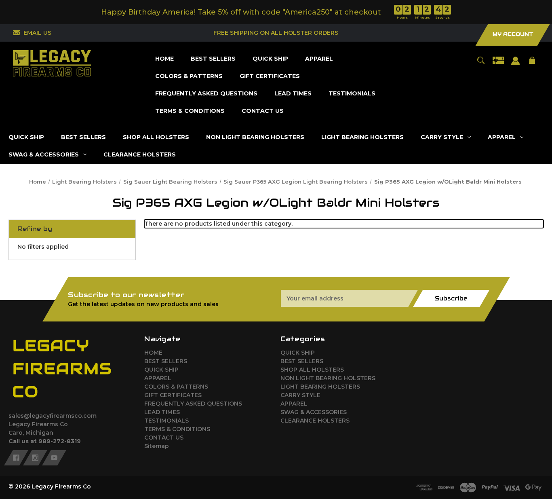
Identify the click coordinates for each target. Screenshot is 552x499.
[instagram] (35, 457)
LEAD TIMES (162, 412)
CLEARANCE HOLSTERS (315, 420)
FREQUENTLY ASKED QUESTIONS (193, 403)
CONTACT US (163, 437)
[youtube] (54, 457)
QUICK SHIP (161, 369)
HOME (153, 352)
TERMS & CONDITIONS (177, 429)
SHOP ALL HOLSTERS (312, 369)
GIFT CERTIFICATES (173, 395)
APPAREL (157, 378)
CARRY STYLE (300, 395)
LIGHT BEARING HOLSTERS (320, 386)
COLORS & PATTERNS (176, 386)
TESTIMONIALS (166, 420)
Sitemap (156, 446)
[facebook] (16, 457)
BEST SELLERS (165, 361)
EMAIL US (37, 32)
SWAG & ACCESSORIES (313, 412)
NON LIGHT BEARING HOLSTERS (327, 378)
